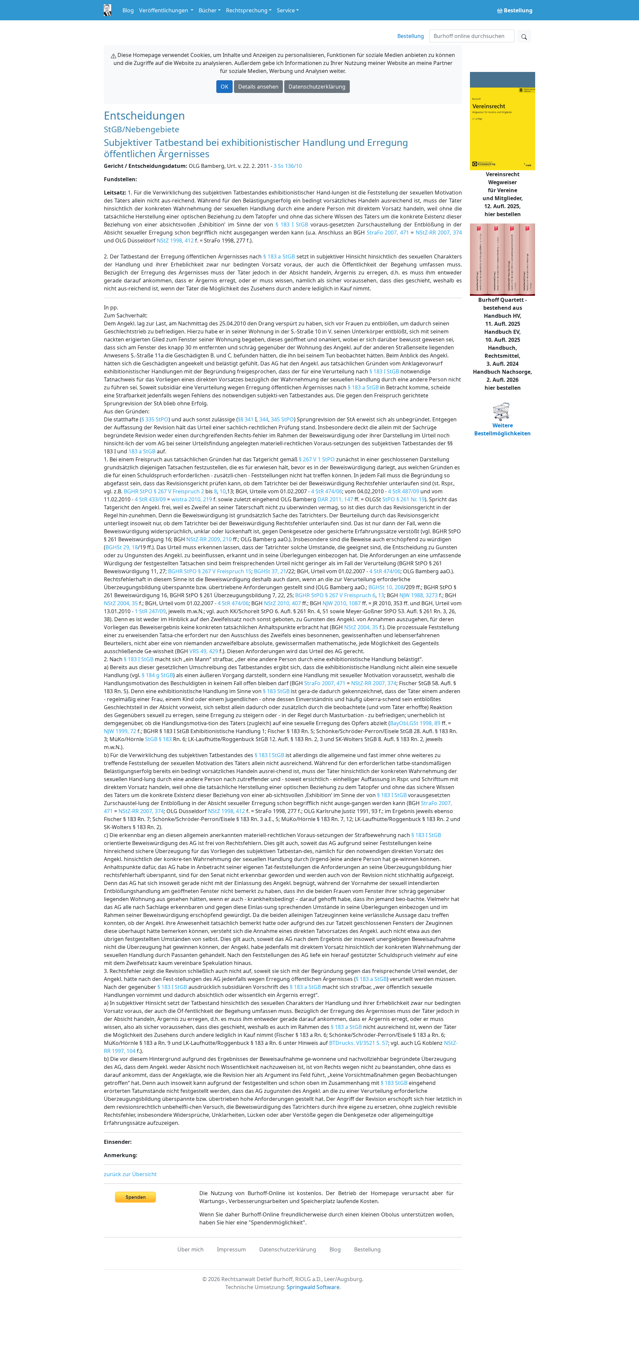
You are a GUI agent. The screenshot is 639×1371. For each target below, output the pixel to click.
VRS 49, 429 (203, 651)
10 (223, 491)
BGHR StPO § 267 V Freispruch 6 (335, 595)
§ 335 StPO (154, 419)
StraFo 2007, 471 (388, 232)
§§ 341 (246, 419)
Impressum (231, 1249)
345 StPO (282, 419)
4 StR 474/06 (326, 491)
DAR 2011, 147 (335, 499)
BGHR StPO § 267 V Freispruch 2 (164, 491)
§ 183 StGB (276, 691)
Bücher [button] (208, 10)
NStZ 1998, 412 (175, 240)
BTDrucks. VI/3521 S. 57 (358, 1043)
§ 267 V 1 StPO (317, 459)
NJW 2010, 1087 (341, 603)
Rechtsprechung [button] (247, 10)
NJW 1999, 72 (120, 731)
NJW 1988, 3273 (418, 595)
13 (381, 595)
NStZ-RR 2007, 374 (439, 232)
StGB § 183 (158, 739)
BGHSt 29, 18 (122, 547)
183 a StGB (141, 451)
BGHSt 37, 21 (270, 571)
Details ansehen (258, 86)
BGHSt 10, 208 (386, 587)
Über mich (190, 1249)
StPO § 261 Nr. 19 (403, 499)
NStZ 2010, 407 (282, 603)
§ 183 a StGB (279, 256)
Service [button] (286, 10)
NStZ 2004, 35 (121, 603)
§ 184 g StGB (157, 675)
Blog (128, 10)
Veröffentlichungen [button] (164, 10)
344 (263, 419)
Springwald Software (313, 1287)
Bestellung (410, 36)
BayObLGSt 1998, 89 (415, 723)
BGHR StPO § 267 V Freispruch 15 (209, 571)
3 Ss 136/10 (288, 166)
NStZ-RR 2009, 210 (209, 539)
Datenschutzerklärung (317, 86)
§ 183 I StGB (292, 224)
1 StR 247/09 (150, 611)
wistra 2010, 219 (191, 499)
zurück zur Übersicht (130, 1174)
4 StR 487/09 (403, 491)
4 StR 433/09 (150, 499)
